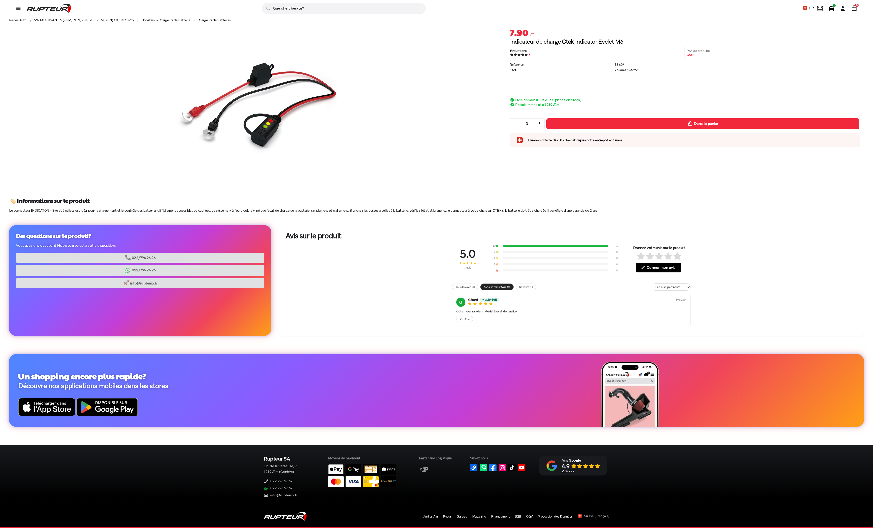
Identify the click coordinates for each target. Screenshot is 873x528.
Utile (467, 319)
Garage (462, 516)
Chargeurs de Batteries (214, 20)
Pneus (447, 516)
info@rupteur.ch (140, 282)
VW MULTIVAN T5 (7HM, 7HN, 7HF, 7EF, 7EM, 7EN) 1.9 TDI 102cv (84, 20)
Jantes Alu (430, 516)
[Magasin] (820, 8)
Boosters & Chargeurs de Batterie (166, 20)
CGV (529, 516)
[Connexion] (843, 8)
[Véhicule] (831, 8)
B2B (518, 516)
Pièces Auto (18, 20)
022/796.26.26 (140, 257)
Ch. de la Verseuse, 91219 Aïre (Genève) (280, 465)
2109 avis (568, 471)
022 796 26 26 (281, 481)
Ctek (690, 55)
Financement (500, 516)
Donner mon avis (661, 267)
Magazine (479, 516)
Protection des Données (555, 516)
